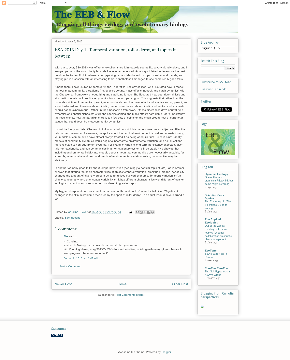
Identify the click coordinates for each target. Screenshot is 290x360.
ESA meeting (72, 217)
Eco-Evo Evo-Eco (216, 268)
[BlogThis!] (141, 212)
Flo (66, 236)
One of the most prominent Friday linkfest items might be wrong (219, 181)
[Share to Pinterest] (152, 212)
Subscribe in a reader (214, 89)
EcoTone (211, 250)
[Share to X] (145, 212)
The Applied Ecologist (213, 221)
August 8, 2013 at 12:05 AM (81, 258)
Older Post (180, 284)
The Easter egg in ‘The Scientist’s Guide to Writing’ (218, 205)
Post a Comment (70, 266)
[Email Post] (130, 211)
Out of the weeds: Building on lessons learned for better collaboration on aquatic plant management (218, 232)
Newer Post (63, 284)
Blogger (166, 351)
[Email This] (137, 212)
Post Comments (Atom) (130, 294)
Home (122, 284)
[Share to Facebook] (149, 212)
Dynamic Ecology (216, 174)
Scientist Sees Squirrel (214, 197)
